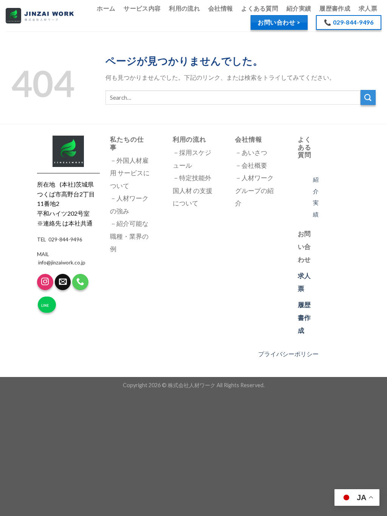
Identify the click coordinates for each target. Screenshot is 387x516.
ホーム (106, 8)
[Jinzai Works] (40, 15)
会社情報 (220, 8)
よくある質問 (259, 8)
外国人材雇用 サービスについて (130, 173)
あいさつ (254, 152)
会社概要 (254, 165)
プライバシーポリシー (288, 353)
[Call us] (80, 282)
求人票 (368, 8)
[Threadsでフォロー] (45, 282)
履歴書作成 (334, 8)
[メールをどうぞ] (63, 282)
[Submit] (368, 97)
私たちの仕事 (127, 143)
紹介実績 (298, 8)
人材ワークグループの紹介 (254, 190)
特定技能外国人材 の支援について (192, 190)
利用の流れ (184, 8)
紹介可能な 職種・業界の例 (129, 236)
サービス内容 (142, 8)
